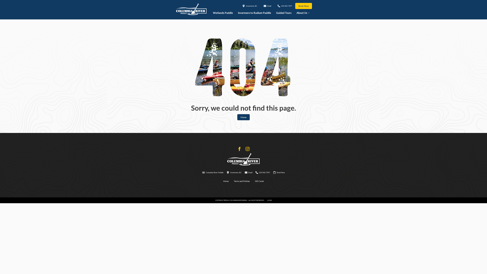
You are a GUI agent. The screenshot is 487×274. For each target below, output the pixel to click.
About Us (302, 12)
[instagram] (247, 149)
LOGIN (269, 200)
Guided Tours (283, 12)
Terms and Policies (242, 181)
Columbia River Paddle (238, 200)
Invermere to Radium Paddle (254, 12)
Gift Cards (259, 181)
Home (226, 181)
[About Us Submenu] (309, 13)
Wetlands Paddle (223, 12)
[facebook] (239, 149)
